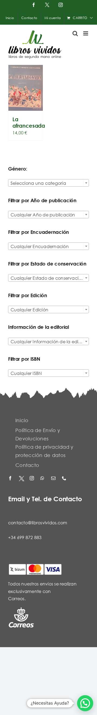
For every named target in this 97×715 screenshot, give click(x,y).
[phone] (64, 478)
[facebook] (10, 478)
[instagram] (32, 478)
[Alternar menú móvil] (86, 33)
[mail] (54, 478)
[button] (85, 703)
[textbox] (48, 183)
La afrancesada (28, 122)
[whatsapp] (43, 478)
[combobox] (48, 183)
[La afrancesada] (25, 88)
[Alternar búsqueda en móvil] (75, 33)
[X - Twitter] (21, 478)
